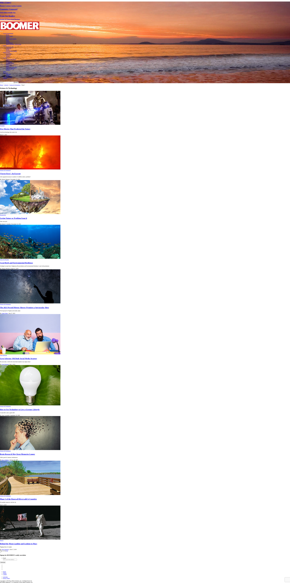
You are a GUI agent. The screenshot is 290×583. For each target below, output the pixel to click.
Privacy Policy (6, 578)
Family (4, 45)
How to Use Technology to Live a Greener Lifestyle (20, 410)
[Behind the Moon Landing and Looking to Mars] (30, 539)
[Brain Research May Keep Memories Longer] (30, 449)
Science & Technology (11, 67)
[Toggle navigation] (0, 31)
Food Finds (8, 53)
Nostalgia (8, 74)
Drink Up (8, 55)
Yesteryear (5, 73)
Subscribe (3, 562)
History (8, 75)
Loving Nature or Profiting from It (13, 218)
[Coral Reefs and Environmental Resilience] (30, 258)
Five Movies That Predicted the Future (15, 129)
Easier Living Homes (11, 59)
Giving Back (9, 62)
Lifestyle (5, 58)
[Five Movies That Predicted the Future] (30, 124)
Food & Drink (6, 52)
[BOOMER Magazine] (19, 29)
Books (7, 34)
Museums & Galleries (11, 39)
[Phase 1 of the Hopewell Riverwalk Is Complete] (30, 494)
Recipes (8, 56)
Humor (7, 37)
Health (7, 49)
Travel (4, 71)
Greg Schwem (3, 355)
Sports (7, 66)
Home (1, 85)
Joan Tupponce (5, 549)
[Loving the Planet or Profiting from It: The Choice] (30, 213)
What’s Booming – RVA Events (13, 44)
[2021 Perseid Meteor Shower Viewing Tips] (30, 303)
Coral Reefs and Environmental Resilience (16, 263)
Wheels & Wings (10, 68)
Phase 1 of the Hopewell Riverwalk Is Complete (18, 499)
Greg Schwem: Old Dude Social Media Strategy (18, 359)
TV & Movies (9, 43)
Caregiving (8, 48)
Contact (5, 574)
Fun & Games (9, 36)
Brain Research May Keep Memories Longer (17, 454)
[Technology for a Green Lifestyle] (30, 405)
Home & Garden (10, 63)
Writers (4, 573)
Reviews (8, 70)
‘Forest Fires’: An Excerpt (10, 174)
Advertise (5, 577)
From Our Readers (7, 77)
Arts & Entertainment (8, 33)
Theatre (8, 41)
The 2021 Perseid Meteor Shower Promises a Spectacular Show (24, 308)
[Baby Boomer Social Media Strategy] (30, 354)
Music (7, 40)
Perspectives (9, 64)
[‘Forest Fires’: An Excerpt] (30, 169)
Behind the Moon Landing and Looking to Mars (18, 544)
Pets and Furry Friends (11, 51)
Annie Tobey (5, 313)
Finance (8, 60)
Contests (5, 78)
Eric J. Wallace (5, 460)
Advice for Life (9, 47)
